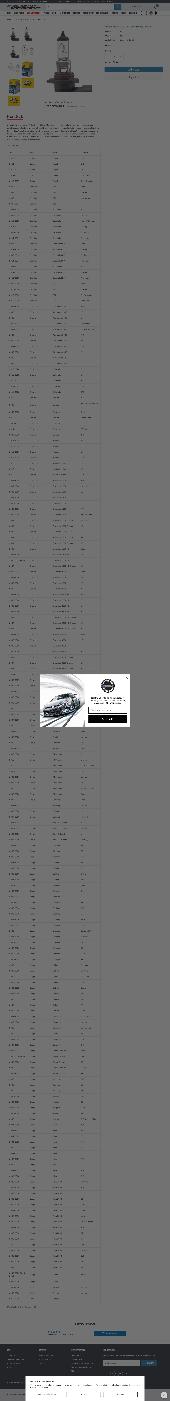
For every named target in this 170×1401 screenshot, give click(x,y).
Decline (120, 1394)
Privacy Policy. (41, 1387)
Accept (84, 1394)
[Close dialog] (126, 678)
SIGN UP (107, 719)
